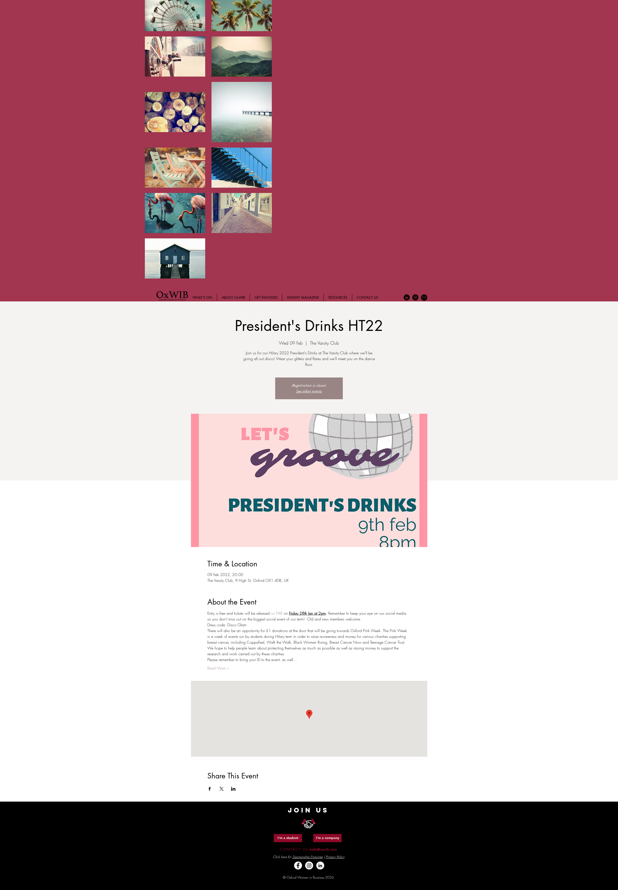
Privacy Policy (335, 856)
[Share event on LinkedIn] (233, 789)
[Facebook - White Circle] (298, 865)
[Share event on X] (221, 789)
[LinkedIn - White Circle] (320, 865)
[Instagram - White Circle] (309, 865)
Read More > (218, 668)
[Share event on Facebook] (209, 789)
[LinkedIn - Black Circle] (407, 297)
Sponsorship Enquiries (307, 856)
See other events (309, 391)
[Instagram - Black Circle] (415, 297)
